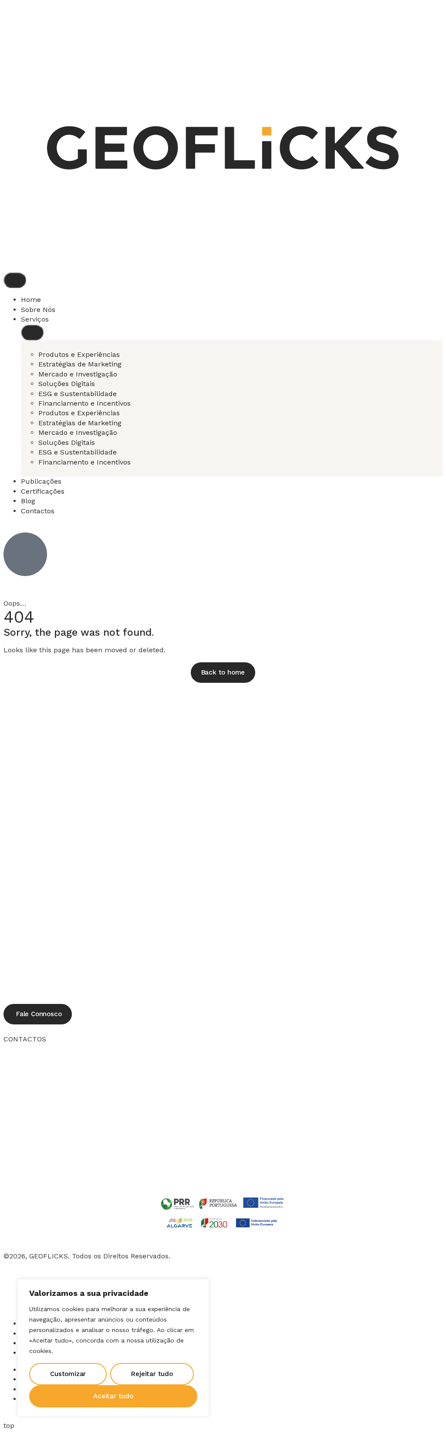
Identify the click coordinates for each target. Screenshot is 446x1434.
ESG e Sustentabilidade (77, 394)
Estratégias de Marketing (80, 364)
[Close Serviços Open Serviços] (32, 332)
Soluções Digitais (66, 384)
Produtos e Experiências (79, 354)
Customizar (68, 1374)
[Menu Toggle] (14, 280)
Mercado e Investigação (77, 374)
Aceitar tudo (113, 1396)
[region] (113, 1348)
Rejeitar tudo (151, 1374)
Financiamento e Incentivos (84, 403)
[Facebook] (14, 1288)
